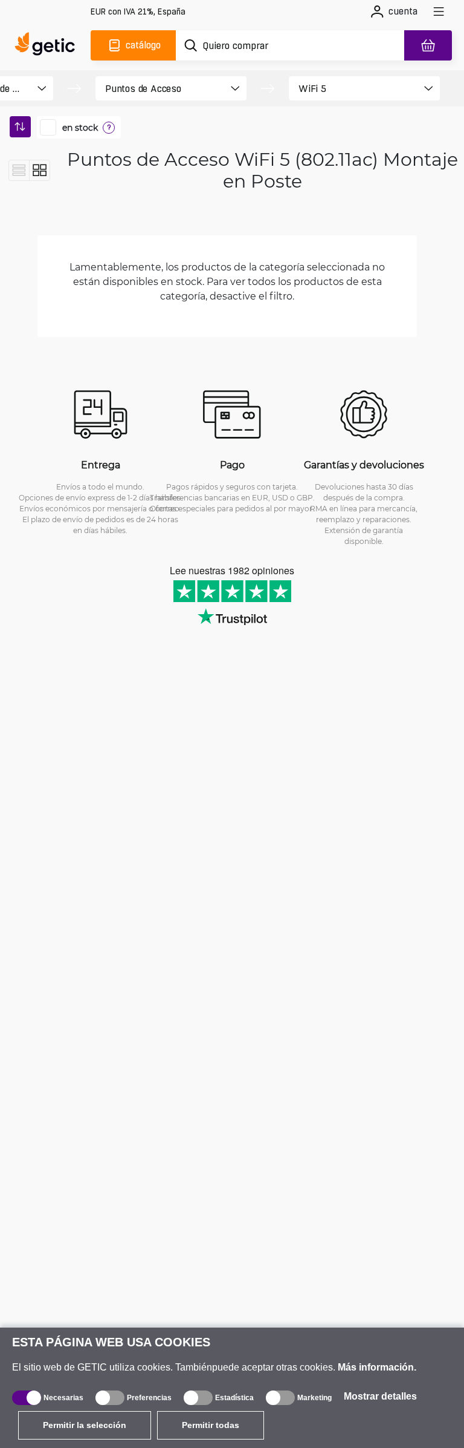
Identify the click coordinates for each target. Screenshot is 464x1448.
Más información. (377, 1367)
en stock (80, 127)
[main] (48, 45)
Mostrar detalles (380, 1396)
